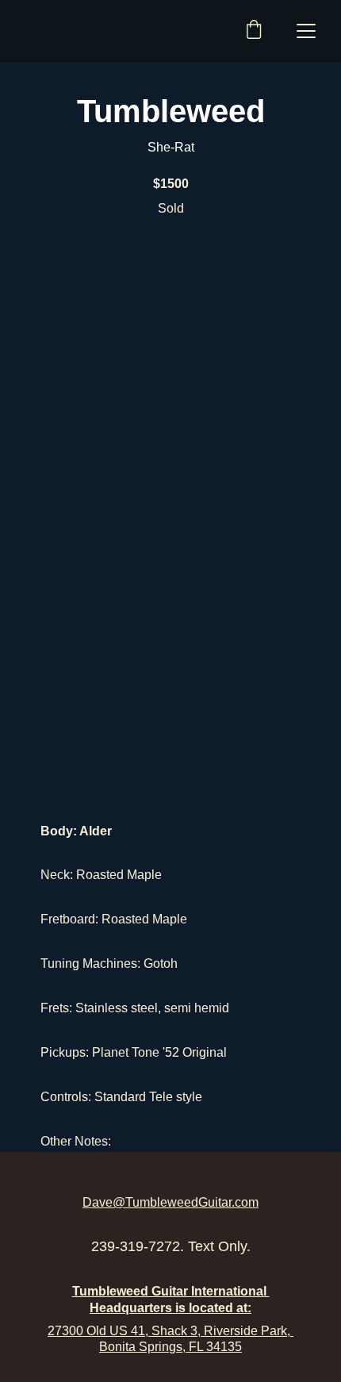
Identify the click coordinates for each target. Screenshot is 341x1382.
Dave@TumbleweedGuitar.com (170, 1202)
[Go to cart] (253, 31)
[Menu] (306, 31)
